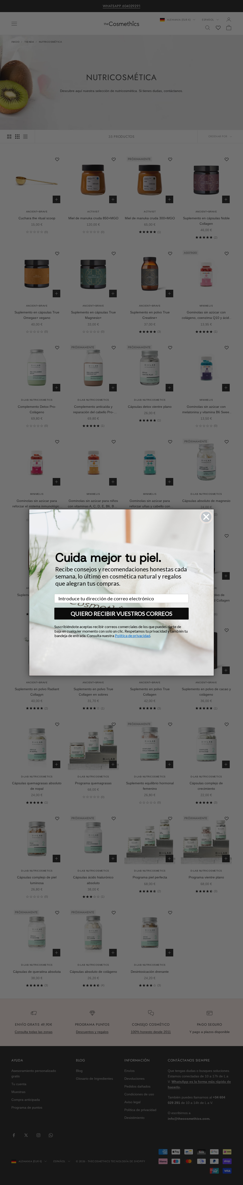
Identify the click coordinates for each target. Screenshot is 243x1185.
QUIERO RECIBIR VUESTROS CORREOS (121, 613)
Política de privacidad (132, 635)
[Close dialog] (206, 517)
